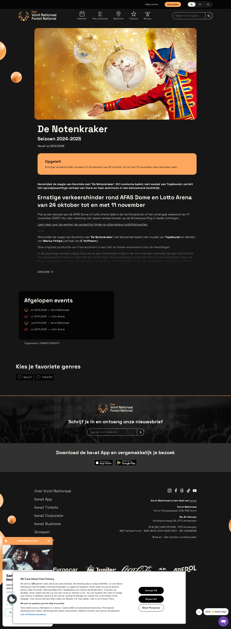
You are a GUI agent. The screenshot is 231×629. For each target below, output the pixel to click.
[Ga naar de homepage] (37, 16)
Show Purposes (151, 607)
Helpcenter (151, 4)
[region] (99, 597)
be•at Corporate (48, 515)
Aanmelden (173, 4)
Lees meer (44, 271)
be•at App (43, 499)
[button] (12, 599)
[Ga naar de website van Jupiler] (101, 570)
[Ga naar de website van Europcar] (65, 570)
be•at (193, 500)
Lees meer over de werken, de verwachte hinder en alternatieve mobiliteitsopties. (93, 224)
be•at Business (47, 523)
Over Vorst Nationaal (52, 490)
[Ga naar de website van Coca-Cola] (137, 570)
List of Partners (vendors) (33, 614)
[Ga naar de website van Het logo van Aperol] (184, 570)
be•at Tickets (46, 507)
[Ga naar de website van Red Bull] (162, 570)
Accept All (151, 590)
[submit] (208, 15)
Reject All (151, 599)
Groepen (42, 531)
